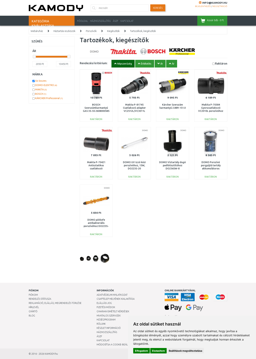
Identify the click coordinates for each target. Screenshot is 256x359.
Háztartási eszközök (64, 31)
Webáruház (37, 31)
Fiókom (33, 294)
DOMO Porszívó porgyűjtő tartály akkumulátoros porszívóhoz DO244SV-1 (210, 168)
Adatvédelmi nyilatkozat (112, 294)
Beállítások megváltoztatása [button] (185, 350)
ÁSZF (115, 21)
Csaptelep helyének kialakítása (116, 298)
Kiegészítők (113, 31)
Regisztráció (220, 6)
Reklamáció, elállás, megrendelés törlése (55, 303)
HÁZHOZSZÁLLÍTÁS (100, 21)
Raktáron (221, 63)
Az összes (40, 80)
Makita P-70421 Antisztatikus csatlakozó (96, 165)
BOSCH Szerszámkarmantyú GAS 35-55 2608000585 (96, 107)
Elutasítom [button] (158, 350)
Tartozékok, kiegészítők (143, 31)
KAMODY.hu (51, 353)
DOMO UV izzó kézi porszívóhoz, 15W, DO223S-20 (134, 165)
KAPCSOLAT (127, 21)
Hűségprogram (106, 319)
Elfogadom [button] (141, 350)
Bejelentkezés (203, 6)
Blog (32, 315)
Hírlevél (34, 307)
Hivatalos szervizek (109, 315)
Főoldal (82, 21)
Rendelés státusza (40, 298)
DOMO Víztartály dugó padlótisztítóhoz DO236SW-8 (172, 165)
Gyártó (33, 311)
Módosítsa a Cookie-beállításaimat (118, 344)
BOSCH (40, 93)
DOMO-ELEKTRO (46, 85)
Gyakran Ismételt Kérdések (113, 311)
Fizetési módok (106, 307)
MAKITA (41, 89)
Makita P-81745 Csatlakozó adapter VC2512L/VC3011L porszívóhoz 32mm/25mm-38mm (134, 111)
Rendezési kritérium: (93, 63)
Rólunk (101, 323)
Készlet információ (109, 328)
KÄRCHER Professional (49, 98)
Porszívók (91, 31)
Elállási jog (104, 303)
